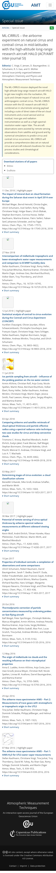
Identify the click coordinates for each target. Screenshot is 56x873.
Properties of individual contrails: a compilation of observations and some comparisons (27, 563)
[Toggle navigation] (50, 5)
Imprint (23, 866)
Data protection (37, 866)
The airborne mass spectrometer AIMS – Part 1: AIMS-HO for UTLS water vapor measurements (26, 753)
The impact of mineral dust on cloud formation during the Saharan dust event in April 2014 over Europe (27, 197)
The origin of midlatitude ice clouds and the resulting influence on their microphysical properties (24, 660)
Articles (5, 28)
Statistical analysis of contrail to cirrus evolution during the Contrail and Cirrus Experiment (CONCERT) (27, 318)
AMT (35, 5)
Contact (13, 866)
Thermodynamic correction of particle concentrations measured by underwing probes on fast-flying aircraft (26, 611)
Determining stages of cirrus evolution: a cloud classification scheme (26, 477)
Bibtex (10, 165)
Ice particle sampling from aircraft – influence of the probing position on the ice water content (27, 378)
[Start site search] (52, 28)
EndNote (11, 170)
